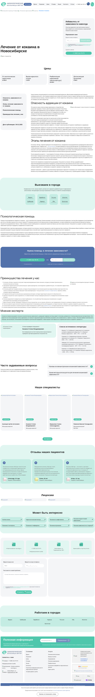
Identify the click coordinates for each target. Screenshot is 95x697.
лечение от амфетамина (50, 290)
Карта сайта (51, 669)
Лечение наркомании (26, 11)
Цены (47, 4)
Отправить (20, 592)
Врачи (35, 4)
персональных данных (68, 264)
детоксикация (51, 146)
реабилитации (47, 305)
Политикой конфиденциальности (83, 44)
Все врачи (47, 439)
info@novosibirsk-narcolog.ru (13, 548)
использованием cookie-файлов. (61, 690)
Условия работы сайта (32, 671)
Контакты (65, 4)
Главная (15, 11)
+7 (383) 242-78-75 (81, 4)
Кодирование (51, 659)
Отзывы (54, 4)
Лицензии (41, 4)
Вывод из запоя (52, 656)
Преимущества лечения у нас (13, 114)
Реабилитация (52, 663)
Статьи (72, 4)
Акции (59, 4)
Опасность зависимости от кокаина (12, 99)
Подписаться (62, 640)
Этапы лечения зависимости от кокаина (13, 105)
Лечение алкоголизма (54, 654)
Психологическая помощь (12, 110)
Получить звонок (86, 40)
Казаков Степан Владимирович (33, 329)
